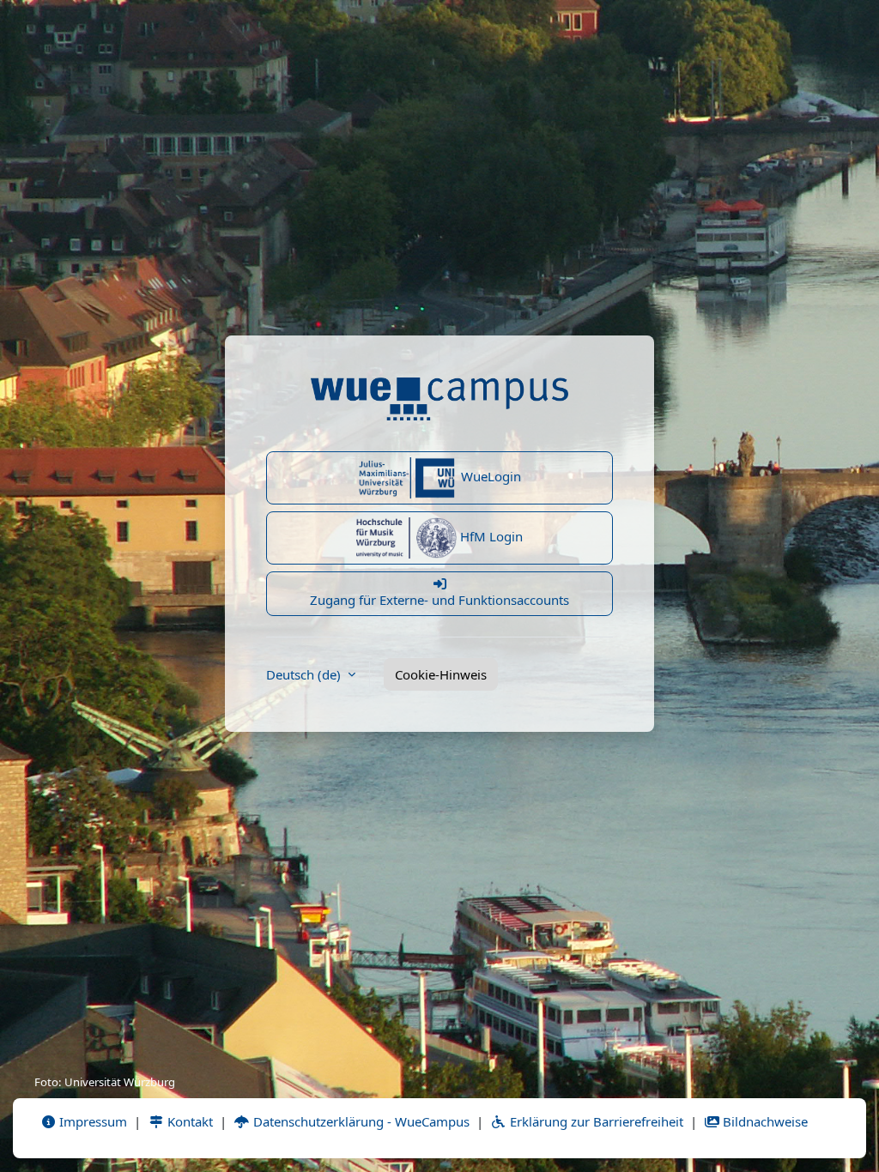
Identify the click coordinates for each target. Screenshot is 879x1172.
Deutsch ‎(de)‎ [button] (305, 674)
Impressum (91, 1121)
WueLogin (489, 476)
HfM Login (490, 536)
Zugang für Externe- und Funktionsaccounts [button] (439, 599)
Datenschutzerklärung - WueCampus (360, 1121)
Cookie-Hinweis (441, 674)
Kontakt (188, 1121)
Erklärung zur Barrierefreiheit (594, 1121)
